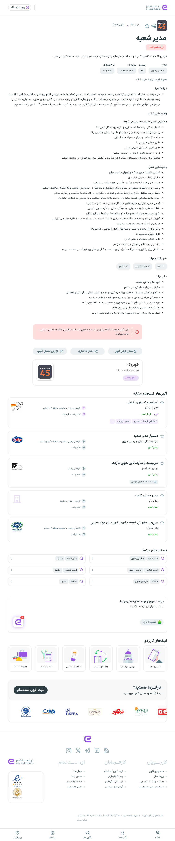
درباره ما (78, 771)
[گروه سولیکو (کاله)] (39, 711)
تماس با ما (76, 776)
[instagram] (69, 751)
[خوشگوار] (131, 711)
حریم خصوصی (75, 787)
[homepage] (87, 739)
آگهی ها (118, 25)
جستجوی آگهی (156, 771)
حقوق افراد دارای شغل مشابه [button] (151, 80)
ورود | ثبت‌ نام (18, 7)
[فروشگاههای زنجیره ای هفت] (62, 711)
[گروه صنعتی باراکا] (108, 711)
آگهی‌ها (87, 838)
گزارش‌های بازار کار (114, 787)
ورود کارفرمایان (115, 776)
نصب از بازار (150, 622)
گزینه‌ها (122, 838)
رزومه (52, 838)
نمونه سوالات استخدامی (152, 781)
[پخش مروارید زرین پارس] (154, 711)
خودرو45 (135, 25)
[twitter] (78, 751)
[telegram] (88, 751)
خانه (157, 838)
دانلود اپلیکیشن (74, 781)
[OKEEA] (85, 711)
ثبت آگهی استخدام (30, 690)
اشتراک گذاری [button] (86, 351)
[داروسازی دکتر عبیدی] (16, 711)
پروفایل (17, 838)
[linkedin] (97, 751)
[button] (153, 25)
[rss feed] (106, 751)
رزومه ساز (159, 776)
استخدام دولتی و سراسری (151, 787)
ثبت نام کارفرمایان (114, 781)
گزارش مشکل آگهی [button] (48, 351)
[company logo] (45, 372)
